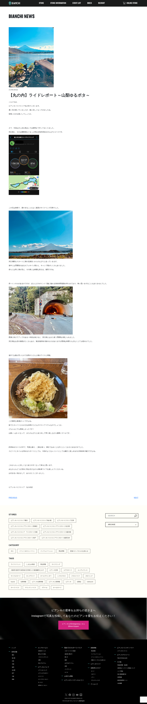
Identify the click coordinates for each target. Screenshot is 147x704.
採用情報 (120, 677)
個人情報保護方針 (122, 674)
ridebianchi (90, 582)
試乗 (39, 660)
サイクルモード (16, 576)
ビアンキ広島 (54, 570)
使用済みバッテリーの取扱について (126, 668)
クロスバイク (75, 576)
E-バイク (40, 682)
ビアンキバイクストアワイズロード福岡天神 (56, 538)
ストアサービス (43, 648)
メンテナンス (68, 669)
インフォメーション (46, 551)
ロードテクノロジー (43, 679)
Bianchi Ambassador (122, 658)
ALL (12, 551)
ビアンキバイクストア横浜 (19, 520)
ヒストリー (41, 676)
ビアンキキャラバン (122, 650)
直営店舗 (14, 652)
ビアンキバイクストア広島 (65, 520)
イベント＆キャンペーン (27, 551)
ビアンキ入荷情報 (54, 582)
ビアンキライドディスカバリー (74, 680)
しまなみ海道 (30, 564)
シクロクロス (61, 576)
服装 (66, 660)
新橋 (13, 679)
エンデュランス (83, 570)
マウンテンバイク (30, 587)
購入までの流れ (42, 654)
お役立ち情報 (68, 676)
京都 (13, 664)
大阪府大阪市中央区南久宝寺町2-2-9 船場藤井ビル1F (27, 570)
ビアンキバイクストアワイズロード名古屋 (56, 526)
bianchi (13, 582)
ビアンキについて (43, 667)
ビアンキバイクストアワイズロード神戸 (23, 538)
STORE (41, 3)
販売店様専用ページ (122, 680)
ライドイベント (16, 564)
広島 (13, 661)
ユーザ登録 (120, 671)
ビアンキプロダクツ (43, 673)
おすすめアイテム (69, 663)
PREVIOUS (13, 498)
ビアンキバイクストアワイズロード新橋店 (24, 526)
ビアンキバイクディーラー (125, 648)
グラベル (44, 587)
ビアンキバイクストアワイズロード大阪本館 (57, 532)
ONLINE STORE (132, 3)
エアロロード (68, 570)
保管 (66, 666)
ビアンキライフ (95, 664)
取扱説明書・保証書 (122, 665)
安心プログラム (42, 663)
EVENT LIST (76, 3)
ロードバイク (15, 587)
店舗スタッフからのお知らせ (79, 551)
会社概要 (120, 683)
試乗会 (79, 582)
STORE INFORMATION (58, 3)
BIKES (89, 3)
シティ (92, 677)
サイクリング (56, 564)
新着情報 (93, 648)
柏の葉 (13, 658)
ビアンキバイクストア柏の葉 (42, 520)
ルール (66, 672)
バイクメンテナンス (43, 657)
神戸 (13, 673)
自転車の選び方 (68, 654)
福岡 (13, 667)
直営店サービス (42, 650)
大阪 (13, 676)
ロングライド (30, 576)
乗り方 (66, 657)
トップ (14, 648)
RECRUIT (101, 3)
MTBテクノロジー (42, 685)
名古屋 (13, 670)
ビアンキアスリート (123, 655)
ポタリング (89, 576)
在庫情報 (23, 582)
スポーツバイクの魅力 (70, 650)
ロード (92, 671)
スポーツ (93, 674)
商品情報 (61, 551)
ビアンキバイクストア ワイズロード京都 (24, 532)
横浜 (13, 654)
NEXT (136, 498)
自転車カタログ (95, 668)
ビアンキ (68, 582)
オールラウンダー (46, 576)
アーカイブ (94, 684)
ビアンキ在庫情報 (37, 582)
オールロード (57, 587)
